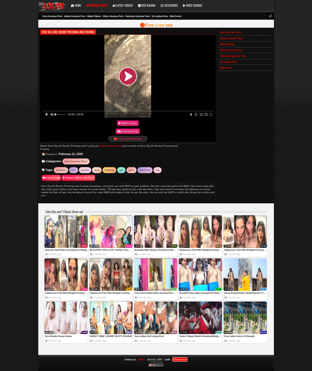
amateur (61, 170)
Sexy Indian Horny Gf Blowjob (239, 336)
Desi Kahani (148, 5)
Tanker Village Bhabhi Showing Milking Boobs (200, 336)
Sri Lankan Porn (160, 16)
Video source (193, 5)
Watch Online (129, 123)
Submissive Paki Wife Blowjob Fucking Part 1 (111, 293)
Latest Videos (124, 5)
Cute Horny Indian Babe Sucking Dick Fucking (156, 293)
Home (77, 5)
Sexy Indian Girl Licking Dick (149, 336)
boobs (85, 170)
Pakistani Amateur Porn (137, 16)
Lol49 (53, 5)
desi (96, 170)
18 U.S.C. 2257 (154, 359)
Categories (171, 5)
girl (121, 170)
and (73, 170)
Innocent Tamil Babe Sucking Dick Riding (66, 250)
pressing (145, 170)
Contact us (130, 359)
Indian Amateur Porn (74, 16)
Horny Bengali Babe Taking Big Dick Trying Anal (245, 293)
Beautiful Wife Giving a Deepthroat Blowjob (156, 250)
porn (131, 170)
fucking (109, 170)
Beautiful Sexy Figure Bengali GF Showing (200, 293)
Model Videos (94, 16)
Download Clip (129, 131)
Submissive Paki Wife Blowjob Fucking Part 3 (245, 250)
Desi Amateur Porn (52, 16)
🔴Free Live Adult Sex (128, 138)
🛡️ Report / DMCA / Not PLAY (78, 177)
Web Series (176, 16)
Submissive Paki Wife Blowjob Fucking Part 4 (200, 250)
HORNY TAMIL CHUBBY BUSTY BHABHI (111, 336)
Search (270, 16)
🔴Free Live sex (156, 25)
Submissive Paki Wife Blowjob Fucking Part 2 (66, 293)
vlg (157, 170)
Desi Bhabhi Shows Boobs (58, 336)
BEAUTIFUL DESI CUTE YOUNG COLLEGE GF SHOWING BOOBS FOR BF (111, 250)
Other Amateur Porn (113, 16)
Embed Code (53, 177)
